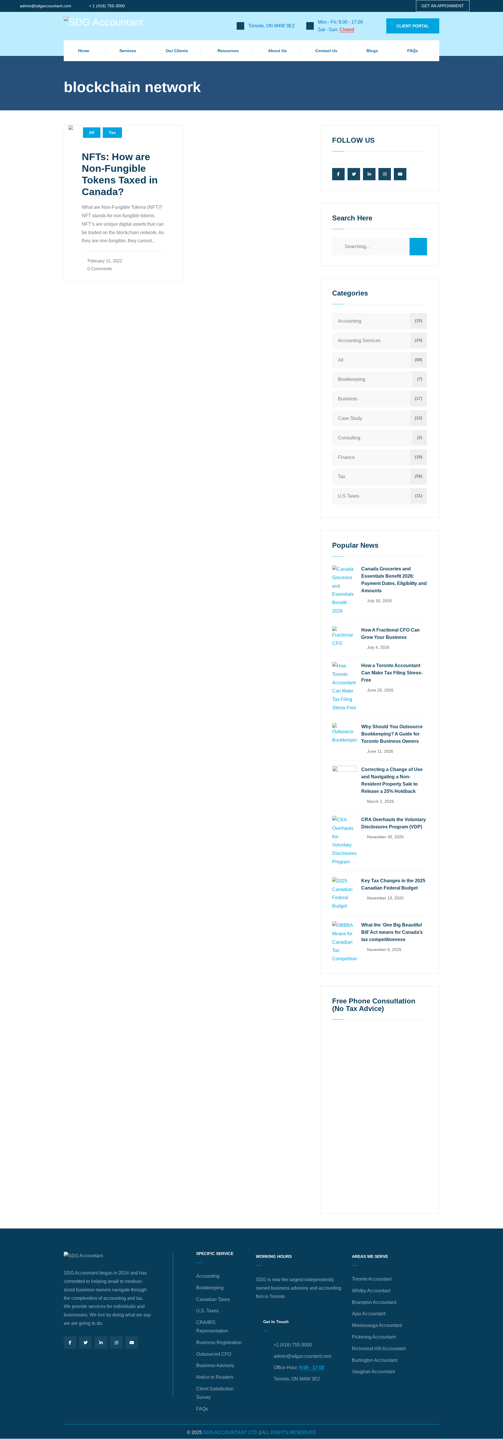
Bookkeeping (351, 379)
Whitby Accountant (371, 1290)
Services (127, 50)
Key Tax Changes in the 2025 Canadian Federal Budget (393, 884)
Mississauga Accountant (377, 1325)
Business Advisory (215, 1365)
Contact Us (326, 50)
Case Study (350, 418)
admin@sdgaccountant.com (45, 5)
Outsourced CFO (213, 1354)
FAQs (412, 50)
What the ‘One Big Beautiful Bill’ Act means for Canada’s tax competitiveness (392, 932)
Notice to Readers (214, 1377)
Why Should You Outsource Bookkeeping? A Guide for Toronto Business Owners (392, 734)
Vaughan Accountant (373, 1371)
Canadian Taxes (213, 1299)
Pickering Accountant (374, 1336)
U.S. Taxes (207, 1310)
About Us (277, 50)
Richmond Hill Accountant (378, 1348)
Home (83, 50)
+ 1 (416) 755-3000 (107, 5)
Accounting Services (359, 340)
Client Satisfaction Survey (215, 1393)
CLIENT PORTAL (412, 26)
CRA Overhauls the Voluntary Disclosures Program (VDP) (393, 823)
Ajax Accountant (368, 1313)
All (91, 132)
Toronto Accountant (372, 1279)
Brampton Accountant (374, 1302)
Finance (346, 457)
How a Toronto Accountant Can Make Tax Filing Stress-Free (391, 673)
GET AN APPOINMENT (442, 5)
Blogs (372, 50)
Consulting (349, 437)
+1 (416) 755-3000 (293, 1344)
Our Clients (177, 50)
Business (347, 398)
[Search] (418, 246)
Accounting (349, 321)
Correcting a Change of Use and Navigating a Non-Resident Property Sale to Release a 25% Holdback (392, 780)
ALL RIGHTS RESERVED (288, 1432)
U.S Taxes (348, 496)
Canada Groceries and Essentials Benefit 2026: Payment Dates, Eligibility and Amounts (394, 579)
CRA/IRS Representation (212, 1326)
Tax (112, 132)
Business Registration (219, 1342)
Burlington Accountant (374, 1360)
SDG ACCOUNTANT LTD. (230, 1432)
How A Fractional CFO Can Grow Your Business (390, 633)
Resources (228, 50)
